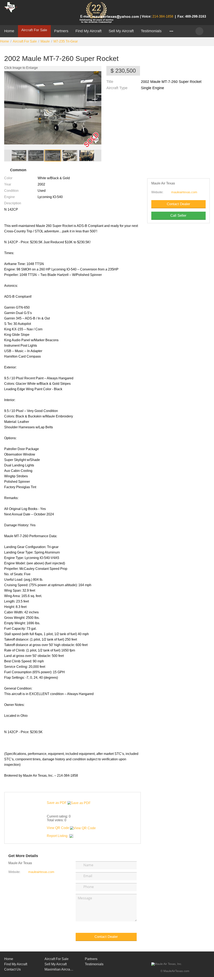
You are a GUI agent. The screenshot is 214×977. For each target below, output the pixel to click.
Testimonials (151, 31)
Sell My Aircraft (121, 31)
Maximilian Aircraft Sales (59, 969)
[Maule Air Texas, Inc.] (166, 963)
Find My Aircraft (88, 31)
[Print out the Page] (198, 54)
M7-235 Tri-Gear (66, 41)
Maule (45, 41)
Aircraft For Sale (34, 30)
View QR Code (58, 828)
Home (9, 31)
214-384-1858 (162, 16)
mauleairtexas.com (184, 192)
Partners (61, 31)
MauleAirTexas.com (176, 971)
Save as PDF (57, 803)
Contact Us (12, 969)
